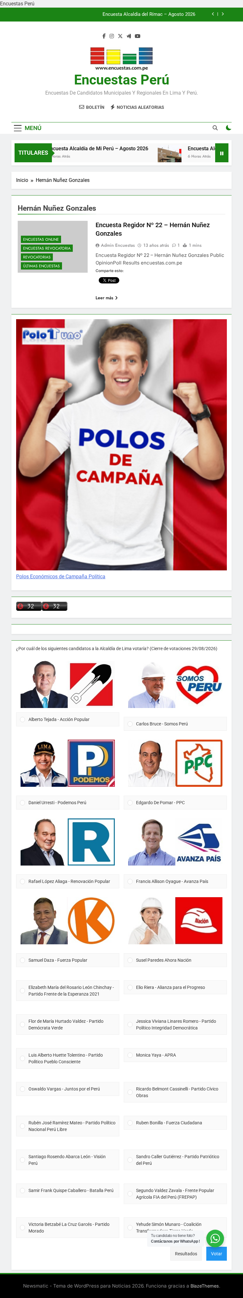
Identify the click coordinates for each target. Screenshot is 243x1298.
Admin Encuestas (118, 245)
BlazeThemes (204, 1286)
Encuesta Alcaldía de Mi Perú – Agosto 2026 (81, 149)
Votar (216, 1253)
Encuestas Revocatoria (47, 248)
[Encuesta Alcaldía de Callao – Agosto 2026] (153, 157)
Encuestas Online (41, 239)
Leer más (104, 298)
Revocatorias (37, 257)
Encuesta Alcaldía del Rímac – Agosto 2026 (149, 14)
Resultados (186, 1253)
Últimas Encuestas (41, 266)
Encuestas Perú (121, 80)
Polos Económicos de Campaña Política (60, 577)
